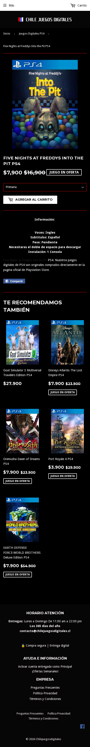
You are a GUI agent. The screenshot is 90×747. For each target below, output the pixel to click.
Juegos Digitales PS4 (31, 33)
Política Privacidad (45, 693)
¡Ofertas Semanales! (45, 671)
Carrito (82, 5)
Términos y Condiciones (45, 699)
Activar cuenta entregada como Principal (45, 666)
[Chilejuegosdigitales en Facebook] (82, 727)
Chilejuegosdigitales (48, 739)
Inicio (6, 33)
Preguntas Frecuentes (45, 687)
